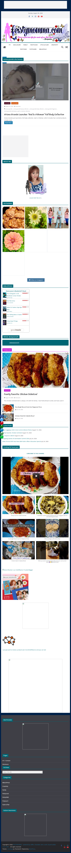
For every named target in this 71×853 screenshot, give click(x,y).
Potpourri (33, 49)
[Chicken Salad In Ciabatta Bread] (8, 417)
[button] (19, 507)
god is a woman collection (24, 111)
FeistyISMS (23, 49)
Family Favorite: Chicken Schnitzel (20, 394)
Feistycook (34, 45)
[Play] (36, 476)
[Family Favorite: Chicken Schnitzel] (35, 370)
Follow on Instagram (36, 280)
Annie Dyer (10, 297)
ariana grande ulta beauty (10, 111)
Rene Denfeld (10, 316)
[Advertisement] (35, 5)
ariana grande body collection (37, 109)
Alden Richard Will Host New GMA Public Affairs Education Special (21, 441)
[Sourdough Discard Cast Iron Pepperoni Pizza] (8, 408)
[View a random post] (66, 47)
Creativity (54, 45)
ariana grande (9, 109)
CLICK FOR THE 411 (35, 198)
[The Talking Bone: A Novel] (4, 314)
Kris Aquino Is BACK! (8, 435)
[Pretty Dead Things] (4, 321)
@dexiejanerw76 (14, 342)
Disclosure (17, 45)
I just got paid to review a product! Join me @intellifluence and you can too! (24, 650)
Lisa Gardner (10, 302)
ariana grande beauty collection (21, 109)
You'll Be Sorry (11, 301)
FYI (9, 45)
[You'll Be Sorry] (4, 301)
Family (25, 45)
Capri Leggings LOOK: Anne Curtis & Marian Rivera (17, 430)
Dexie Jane (18, 106)
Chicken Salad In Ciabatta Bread (24, 416)
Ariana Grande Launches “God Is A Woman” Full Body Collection (34, 114)
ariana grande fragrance (51, 109)
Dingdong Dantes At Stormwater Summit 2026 (15, 438)
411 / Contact (6, 760)
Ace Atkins (10, 311)
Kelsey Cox (10, 323)
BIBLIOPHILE (43, 49)
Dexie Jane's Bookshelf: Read (16, 291)
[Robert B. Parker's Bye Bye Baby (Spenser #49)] (4, 307)
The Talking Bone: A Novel (14, 314)
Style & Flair (44, 45)
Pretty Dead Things (12, 321)
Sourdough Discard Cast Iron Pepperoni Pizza (28, 407)
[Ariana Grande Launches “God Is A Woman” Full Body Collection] (35, 81)
